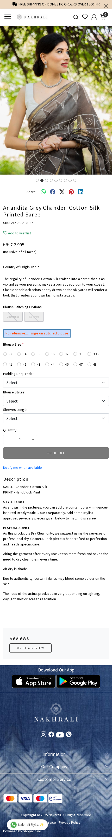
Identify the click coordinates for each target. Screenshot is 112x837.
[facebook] (52, 192)
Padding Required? (18, 373)
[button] (8, 100)
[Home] (32, 17)
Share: (31, 191)
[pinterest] (71, 192)
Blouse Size (13, 344)
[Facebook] (51, 735)
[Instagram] (43, 735)
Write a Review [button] (30, 648)
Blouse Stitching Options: (22, 307)
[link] (75, 17)
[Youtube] (60, 736)
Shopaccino (32, 831)
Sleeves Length (15, 409)
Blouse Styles (14, 392)
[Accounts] (93, 17)
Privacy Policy (69, 822)
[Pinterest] (69, 735)
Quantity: (10, 430)
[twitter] (62, 192)
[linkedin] (80, 192)
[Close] (106, 6)
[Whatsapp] (43, 192)
